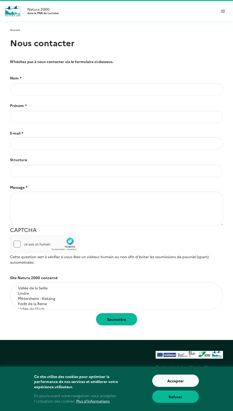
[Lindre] (116, 293)
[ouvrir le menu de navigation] (223, 11)
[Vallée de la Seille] (116, 288)
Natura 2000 (43, 11)
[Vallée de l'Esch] (116, 308)
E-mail (15, 132)
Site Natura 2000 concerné (34, 277)
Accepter (175, 380)
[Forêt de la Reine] (116, 303)
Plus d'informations (93, 400)
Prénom (17, 105)
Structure (18, 159)
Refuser (175, 396)
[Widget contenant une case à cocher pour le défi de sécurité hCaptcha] (44, 244)
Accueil (15, 30)
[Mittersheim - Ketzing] (116, 298)
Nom (14, 77)
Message (17, 187)
